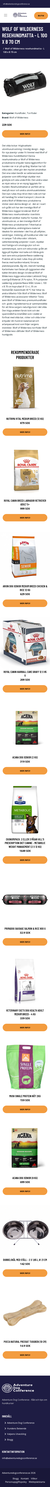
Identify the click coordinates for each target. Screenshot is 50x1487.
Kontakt (25, 1478)
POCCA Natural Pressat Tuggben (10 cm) (25, 1341)
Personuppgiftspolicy (16, 1481)
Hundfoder (20, 113)
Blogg (10, 1439)
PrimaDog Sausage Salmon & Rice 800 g (25, 928)
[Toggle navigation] (5, 15)
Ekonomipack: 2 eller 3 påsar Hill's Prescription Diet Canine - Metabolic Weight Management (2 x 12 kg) (25, 843)
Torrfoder (32, 113)
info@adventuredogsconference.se (16, 4)
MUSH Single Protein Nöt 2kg (25, 1096)
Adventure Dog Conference (20, 1422)
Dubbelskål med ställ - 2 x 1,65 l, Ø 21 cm (25, 1259)
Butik (41, 15)
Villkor (34, 1478)
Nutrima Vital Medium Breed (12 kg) (25, 418)
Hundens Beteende (16, 1428)
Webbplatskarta (37, 1481)
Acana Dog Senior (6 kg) (25, 1178)
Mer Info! (25, 133)
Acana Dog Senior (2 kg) (25, 757)
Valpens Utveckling (16, 1434)
